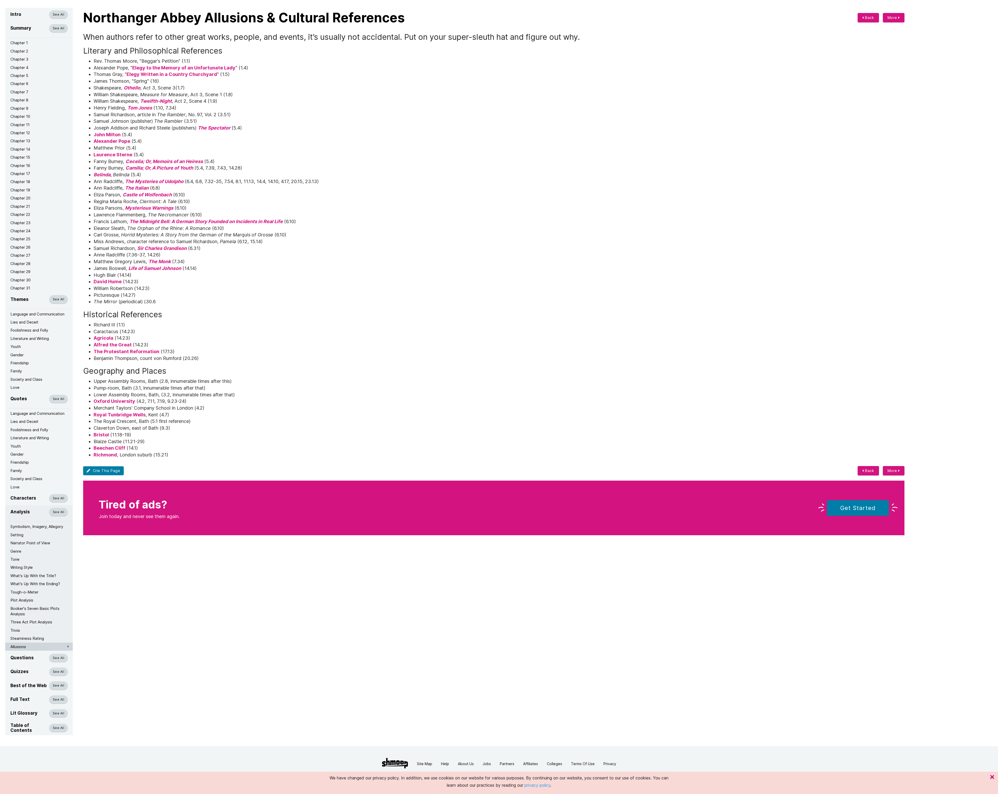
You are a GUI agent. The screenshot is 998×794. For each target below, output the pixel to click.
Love (14, 387)
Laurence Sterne (113, 154)
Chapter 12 (20, 132)
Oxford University (114, 401)
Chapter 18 (20, 181)
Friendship (19, 362)
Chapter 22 (20, 214)
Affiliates (530, 763)
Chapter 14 (20, 149)
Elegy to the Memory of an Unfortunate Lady (183, 67)
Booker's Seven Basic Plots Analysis (35, 611)
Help (445, 763)
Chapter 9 (19, 108)
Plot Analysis (21, 600)
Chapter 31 (20, 288)
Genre (15, 551)
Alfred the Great (113, 344)
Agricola (103, 338)
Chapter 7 (19, 91)
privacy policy (537, 785)
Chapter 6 (19, 83)
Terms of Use (583, 763)
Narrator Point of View (30, 542)
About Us (466, 763)
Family (16, 371)
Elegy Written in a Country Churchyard (172, 74)
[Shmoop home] (395, 763)
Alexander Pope (112, 141)
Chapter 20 (20, 198)
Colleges (554, 763)
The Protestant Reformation (126, 351)
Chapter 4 (19, 67)
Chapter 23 (20, 222)
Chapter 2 (19, 51)
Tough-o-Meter (24, 592)
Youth (15, 346)
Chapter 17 (20, 173)
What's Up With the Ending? (35, 583)
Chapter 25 (20, 238)
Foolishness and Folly (29, 330)
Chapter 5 (19, 75)
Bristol (101, 434)
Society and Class (26, 379)
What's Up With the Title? (33, 575)
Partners (507, 763)
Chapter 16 (20, 165)
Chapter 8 (19, 100)
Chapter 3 (19, 59)
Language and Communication (37, 314)
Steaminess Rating (27, 638)
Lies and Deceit (24, 322)
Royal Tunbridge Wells (120, 414)
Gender (17, 354)
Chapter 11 (20, 124)
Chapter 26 (20, 247)
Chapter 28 (20, 263)
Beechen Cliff (109, 448)
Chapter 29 (20, 271)
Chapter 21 (20, 206)
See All (58, 14)
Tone (14, 559)
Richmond (105, 454)
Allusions (18, 646)
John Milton (107, 134)
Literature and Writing (29, 338)
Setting (16, 534)
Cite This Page (105, 470)
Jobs (487, 763)
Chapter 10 (20, 116)
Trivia (15, 630)
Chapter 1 (19, 42)
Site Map (424, 763)
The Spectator (214, 128)
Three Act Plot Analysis (31, 621)
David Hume (108, 281)
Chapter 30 (20, 279)
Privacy (609, 763)
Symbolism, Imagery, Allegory (36, 526)
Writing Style (21, 567)
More (893, 17)
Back (869, 17)
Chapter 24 (20, 230)
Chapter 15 (20, 157)
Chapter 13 (20, 140)
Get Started (858, 508)
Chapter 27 (20, 255)
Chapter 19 (20, 190)
